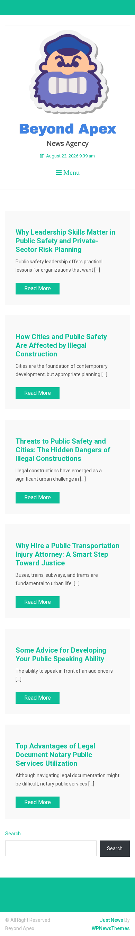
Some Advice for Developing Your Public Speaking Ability (61, 654)
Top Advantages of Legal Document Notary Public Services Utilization (55, 754)
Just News (111, 920)
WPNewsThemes (111, 928)
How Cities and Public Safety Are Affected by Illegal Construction (61, 345)
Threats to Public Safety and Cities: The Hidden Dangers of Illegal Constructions (63, 450)
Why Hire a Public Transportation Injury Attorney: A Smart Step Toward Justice (67, 554)
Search (13, 833)
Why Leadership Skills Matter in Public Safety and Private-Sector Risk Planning (65, 241)
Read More (37, 288)
